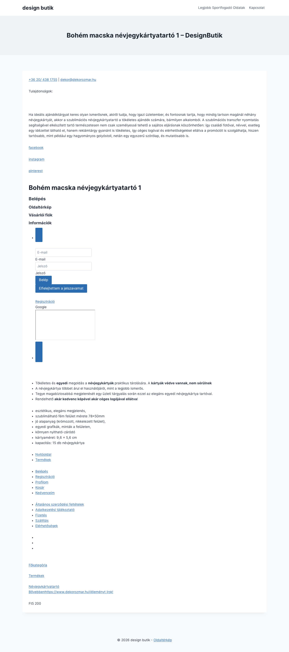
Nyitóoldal (43, 454)
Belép (43, 280)
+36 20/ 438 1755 (43, 80)
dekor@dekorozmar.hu (78, 80)
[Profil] (38, 235)
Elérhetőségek (46, 526)
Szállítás (42, 520)
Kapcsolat (257, 8)
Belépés (41, 471)
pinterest (36, 171)
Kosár (39, 487)
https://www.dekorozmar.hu (67, 592)
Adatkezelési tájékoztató (55, 510)
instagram (36, 159)
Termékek (43, 460)
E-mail (40, 259)
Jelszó (40, 273)
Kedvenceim (45, 493)
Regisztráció (45, 301)
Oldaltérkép (163, 640)
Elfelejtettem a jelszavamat (61, 288)
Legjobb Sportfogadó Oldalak (221, 8)
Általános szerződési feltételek (59, 504)
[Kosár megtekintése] (38, 352)
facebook (36, 148)
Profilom (41, 482)
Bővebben (37, 592)
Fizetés (41, 515)
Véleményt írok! (101, 592)
